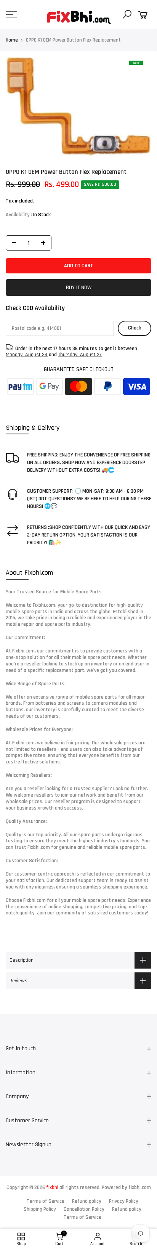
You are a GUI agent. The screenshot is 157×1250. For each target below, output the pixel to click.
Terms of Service (45, 1201)
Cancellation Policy (84, 1209)
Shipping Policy (40, 1209)
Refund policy (86, 1201)
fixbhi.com (139, 1187)
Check (134, 328)
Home (12, 40)
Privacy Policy (123, 1201)
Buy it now (78, 287)
